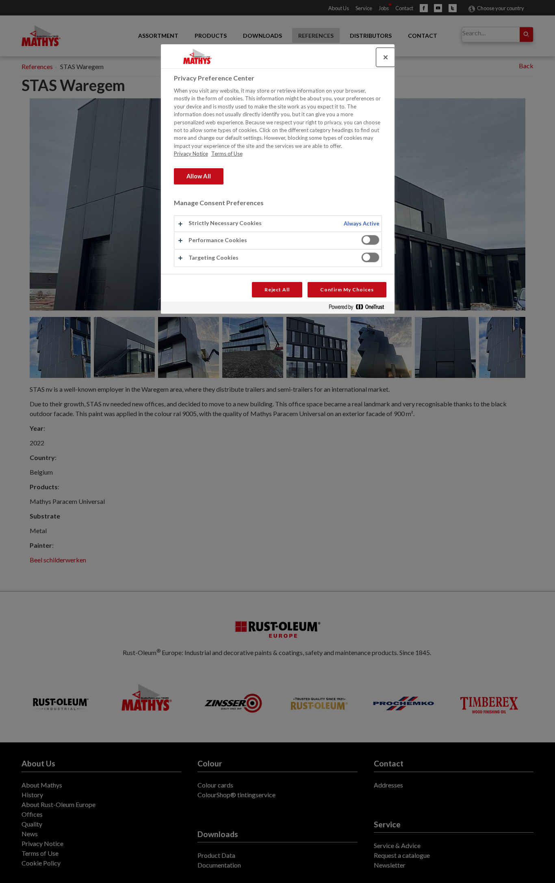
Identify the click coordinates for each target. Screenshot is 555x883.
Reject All (277, 289)
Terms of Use (227, 153)
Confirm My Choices (346, 289)
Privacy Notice (191, 153)
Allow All (198, 176)
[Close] (386, 57)
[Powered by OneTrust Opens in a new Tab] (359, 309)
